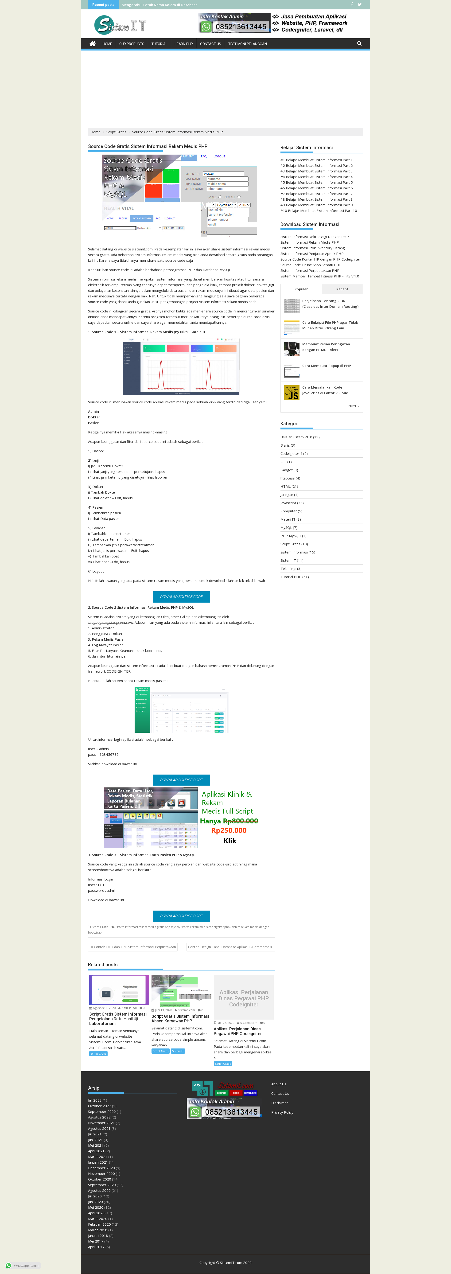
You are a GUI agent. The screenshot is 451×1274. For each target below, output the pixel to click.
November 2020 (101, 1173)
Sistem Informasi (294, 552)
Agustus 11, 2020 (104, 1008)
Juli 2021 (95, 1134)
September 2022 (102, 1111)
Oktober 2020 (99, 1179)
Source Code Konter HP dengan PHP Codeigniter (320, 259)
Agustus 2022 (99, 1117)
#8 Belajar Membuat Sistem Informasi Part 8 (316, 199)
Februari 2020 (99, 1224)
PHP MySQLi (290, 535)
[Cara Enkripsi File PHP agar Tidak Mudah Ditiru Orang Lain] (291, 334)
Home (107, 44)
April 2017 (96, 1246)
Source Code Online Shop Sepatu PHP (311, 264)
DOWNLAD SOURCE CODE (181, 597)
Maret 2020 (97, 1218)
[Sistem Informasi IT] (92, 43)
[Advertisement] (225, 86)
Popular (301, 289)
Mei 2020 (95, 1207)
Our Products (131, 44)
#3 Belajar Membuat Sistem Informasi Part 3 (316, 171)
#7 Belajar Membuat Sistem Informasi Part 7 (316, 193)
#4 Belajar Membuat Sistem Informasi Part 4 (316, 176)
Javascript (288, 502)
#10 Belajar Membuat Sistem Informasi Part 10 (318, 210)
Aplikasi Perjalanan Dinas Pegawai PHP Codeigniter (243, 998)
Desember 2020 (101, 1167)
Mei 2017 (95, 1241)
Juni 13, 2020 (163, 1010)
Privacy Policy (282, 1112)
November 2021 (101, 1122)
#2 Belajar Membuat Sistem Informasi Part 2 (316, 165)
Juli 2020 (95, 1196)
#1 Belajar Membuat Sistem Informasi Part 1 (316, 159)
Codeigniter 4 (291, 453)
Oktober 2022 (99, 1105)
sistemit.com (186, 1010)
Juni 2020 (95, 1201)
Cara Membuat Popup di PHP (326, 365)
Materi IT (287, 519)
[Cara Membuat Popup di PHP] (291, 377)
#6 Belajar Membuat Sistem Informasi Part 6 (316, 188)
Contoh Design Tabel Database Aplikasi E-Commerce (228, 947)
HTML (285, 486)
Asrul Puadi (129, 1008)
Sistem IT (178, 1051)
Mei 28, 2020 (225, 1023)
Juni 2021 (95, 1139)
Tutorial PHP (290, 576)
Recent (342, 289)
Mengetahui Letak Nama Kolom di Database (160, 4)
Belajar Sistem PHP (296, 437)
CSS (283, 461)
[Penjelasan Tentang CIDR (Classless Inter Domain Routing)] (291, 312)
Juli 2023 (95, 1100)
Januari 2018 (98, 1235)
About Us (278, 1084)
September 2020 (102, 1184)
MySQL (286, 527)
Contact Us (210, 44)
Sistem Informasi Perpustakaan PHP (309, 270)
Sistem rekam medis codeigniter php (205, 927)
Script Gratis (100, 927)
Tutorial (159, 44)
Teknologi (288, 568)
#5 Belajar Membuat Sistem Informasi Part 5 (316, 182)
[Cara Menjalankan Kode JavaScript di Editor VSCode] (291, 399)
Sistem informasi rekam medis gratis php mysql (147, 927)
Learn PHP (184, 44)
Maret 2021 (97, 1156)
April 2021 (96, 1151)
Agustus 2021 (99, 1128)
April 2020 (96, 1213)
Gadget (286, 470)
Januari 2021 (98, 1162)
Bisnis (285, 445)
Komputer (288, 511)
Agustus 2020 (99, 1190)
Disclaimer (279, 1102)
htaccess (287, 478)
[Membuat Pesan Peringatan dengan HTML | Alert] (291, 356)
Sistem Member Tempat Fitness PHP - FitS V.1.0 (319, 276)
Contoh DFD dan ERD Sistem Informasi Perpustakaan (135, 947)
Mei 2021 (95, 1145)
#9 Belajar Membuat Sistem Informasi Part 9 (316, 205)
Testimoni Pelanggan (247, 44)
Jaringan (286, 494)
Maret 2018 (97, 1229)
